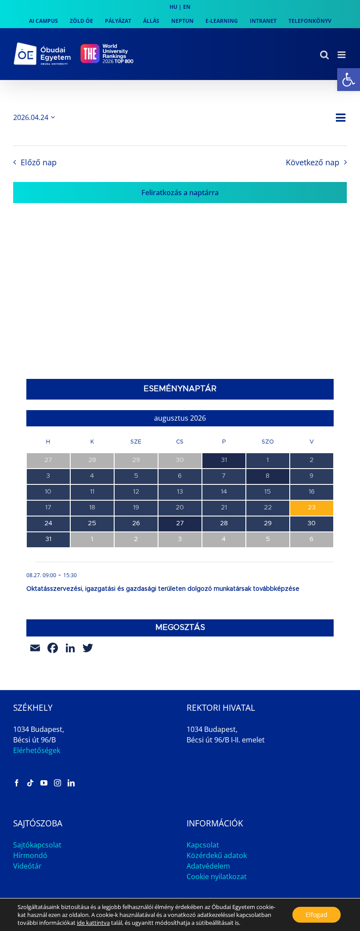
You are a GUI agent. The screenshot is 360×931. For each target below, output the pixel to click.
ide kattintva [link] (93, 923)
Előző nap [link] (38, 162)
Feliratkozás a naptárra (180, 192)
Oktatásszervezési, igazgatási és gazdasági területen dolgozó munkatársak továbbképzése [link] (162, 589)
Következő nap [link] (312, 162)
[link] (348, 79)
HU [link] (173, 7)
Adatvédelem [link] (208, 866)
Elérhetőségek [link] (36, 750)
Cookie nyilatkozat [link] (217, 876)
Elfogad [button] (317, 914)
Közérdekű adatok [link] (217, 855)
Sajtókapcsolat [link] (37, 845)
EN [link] (187, 7)
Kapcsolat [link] (203, 845)
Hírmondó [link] (30, 855)
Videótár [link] (27, 866)
